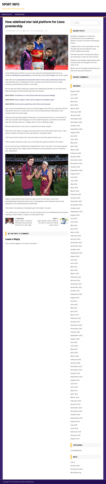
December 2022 (76, 242)
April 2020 (74, 352)
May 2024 (73, 184)
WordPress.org (75, 472)
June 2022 (74, 263)
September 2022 (76, 253)
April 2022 (74, 270)
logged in (18, 243)
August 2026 (75, 91)
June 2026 (74, 98)
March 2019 (74, 397)
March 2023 (74, 232)
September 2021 (76, 294)
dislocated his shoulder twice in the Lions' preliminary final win (42, 79)
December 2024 (76, 160)
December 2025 (76, 118)
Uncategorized (38, 31)
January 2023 (75, 239)
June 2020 (74, 346)
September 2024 (76, 170)
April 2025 (74, 146)
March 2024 (74, 191)
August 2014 (75, 438)
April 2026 (74, 105)
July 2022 (73, 259)
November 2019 (76, 370)
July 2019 (73, 383)
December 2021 (76, 284)
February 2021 (75, 318)
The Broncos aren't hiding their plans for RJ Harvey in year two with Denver (84, 55)
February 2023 (75, 235)
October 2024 (75, 167)
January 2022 (75, 280)
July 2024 (73, 177)
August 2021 (75, 297)
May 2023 (73, 225)
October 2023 (75, 208)
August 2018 (75, 421)
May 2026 (73, 101)
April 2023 (74, 228)
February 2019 (75, 401)
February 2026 (75, 112)
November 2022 (76, 246)
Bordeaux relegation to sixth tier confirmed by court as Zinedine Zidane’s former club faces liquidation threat (84, 39)
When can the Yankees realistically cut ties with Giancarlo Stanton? (85, 69)
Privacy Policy (7, 14)
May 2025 (73, 142)
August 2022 (75, 256)
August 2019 (75, 380)
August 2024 (75, 173)
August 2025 (75, 132)
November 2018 (76, 411)
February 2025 (75, 153)
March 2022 (74, 273)
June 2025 (74, 139)
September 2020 (76, 335)
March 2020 (74, 356)
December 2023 (76, 201)
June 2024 (74, 180)
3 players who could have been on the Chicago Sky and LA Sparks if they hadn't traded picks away (84, 48)
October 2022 (75, 249)
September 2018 (76, 418)
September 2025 (76, 129)
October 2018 (75, 414)
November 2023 (76, 204)
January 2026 (75, 115)
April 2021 (74, 311)
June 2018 (74, 428)
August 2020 (75, 339)
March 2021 (74, 314)
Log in (72, 462)
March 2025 (74, 149)
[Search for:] (85, 23)
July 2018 (73, 425)
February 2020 (75, 359)
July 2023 (73, 218)
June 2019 (74, 387)
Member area (19, 14)
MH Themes (30, 482)
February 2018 (75, 431)
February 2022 (75, 277)
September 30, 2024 (15, 31)
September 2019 (76, 376)
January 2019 (75, 404)
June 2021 (74, 304)
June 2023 (74, 222)
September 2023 (76, 211)
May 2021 (73, 308)
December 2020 (76, 325)
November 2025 (76, 122)
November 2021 (76, 287)
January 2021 (75, 321)
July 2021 (73, 301)
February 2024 (75, 194)
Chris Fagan (50, 75)
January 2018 (75, 435)
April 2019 (74, 394)
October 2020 (75, 332)
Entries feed (75, 465)
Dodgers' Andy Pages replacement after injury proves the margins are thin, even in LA (85, 62)
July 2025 (73, 136)
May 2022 (73, 266)
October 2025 (75, 125)
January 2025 (75, 156)
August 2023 (75, 215)
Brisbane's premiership (21, 75)
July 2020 (73, 342)
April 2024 (74, 187)
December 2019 (76, 366)
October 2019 (75, 373)
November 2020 (76, 328)
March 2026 (74, 108)
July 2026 (73, 94)
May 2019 (73, 390)
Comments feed (76, 469)
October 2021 (75, 290)
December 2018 (76, 407)
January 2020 (75, 363)
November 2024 (76, 163)
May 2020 (73, 349)
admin (27, 31)
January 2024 (75, 198)
